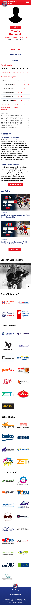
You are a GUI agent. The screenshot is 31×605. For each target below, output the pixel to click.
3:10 (15, 100)
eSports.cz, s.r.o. (6, 601)
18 (17, 72)
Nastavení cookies (17, 602)
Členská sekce (16, 594)
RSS (10, 602)
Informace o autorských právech (20, 601)
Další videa (14, 249)
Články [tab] (15, 60)
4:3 (14, 84)
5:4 (14, 88)
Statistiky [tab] (15, 49)
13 (20, 72)
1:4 (14, 92)
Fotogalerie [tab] (15, 55)
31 (23, 72)
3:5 (14, 96)
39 (14, 72)
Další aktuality (15, 184)
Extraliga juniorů (6, 72)
